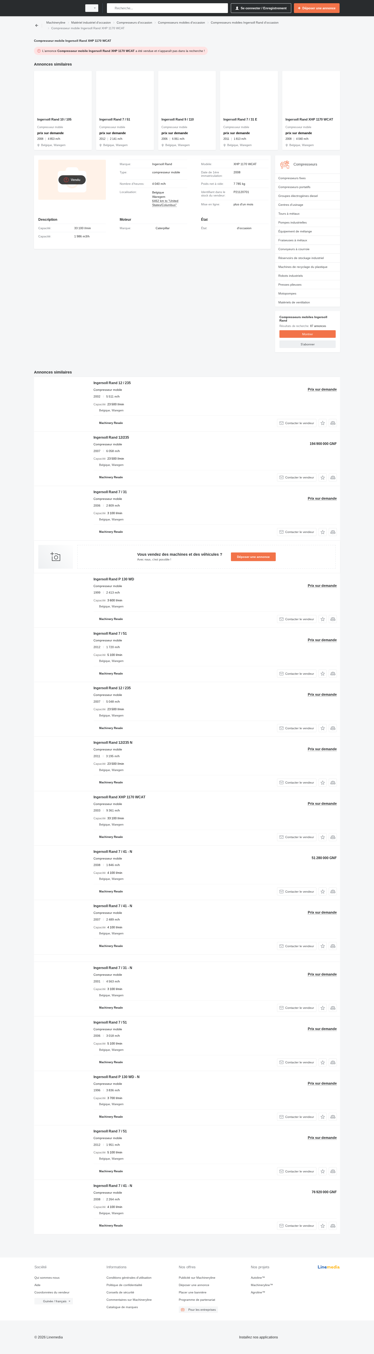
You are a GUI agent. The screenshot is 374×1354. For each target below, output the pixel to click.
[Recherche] (111, 8)
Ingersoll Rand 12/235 (111, 437)
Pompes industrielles (292, 222)
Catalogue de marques (122, 1307)
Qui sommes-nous (47, 1277)
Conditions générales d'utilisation (129, 1277)
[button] (323, 423)
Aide (37, 1285)
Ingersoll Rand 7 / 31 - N (113, 968)
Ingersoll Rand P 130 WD (114, 579)
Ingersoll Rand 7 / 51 (114, 119)
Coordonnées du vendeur (51, 1292)
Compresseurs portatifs (294, 187)
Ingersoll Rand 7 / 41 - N (113, 851)
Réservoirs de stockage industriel (301, 258)
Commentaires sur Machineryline (129, 1299)
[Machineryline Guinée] (57, 8)
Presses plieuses (289, 284)
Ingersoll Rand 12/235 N (113, 742)
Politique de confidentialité (124, 1285)
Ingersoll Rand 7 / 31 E (240, 119)
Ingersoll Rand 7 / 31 (110, 492)
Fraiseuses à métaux (292, 240)
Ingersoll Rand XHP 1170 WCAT (309, 119)
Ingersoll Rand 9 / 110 (177, 119)
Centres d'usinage (290, 204)
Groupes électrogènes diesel (298, 196)
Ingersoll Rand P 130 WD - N (117, 1077)
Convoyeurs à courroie (294, 249)
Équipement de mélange (295, 231)
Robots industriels (290, 275)
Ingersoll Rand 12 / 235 (112, 383)
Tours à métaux (289, 213)
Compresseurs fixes (292, 178)
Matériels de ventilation (294, 302)
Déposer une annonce (253, 557)
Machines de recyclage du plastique (302, 267)
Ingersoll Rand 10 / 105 (54, 119)
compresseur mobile (166, 172)
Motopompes (287, 293)
